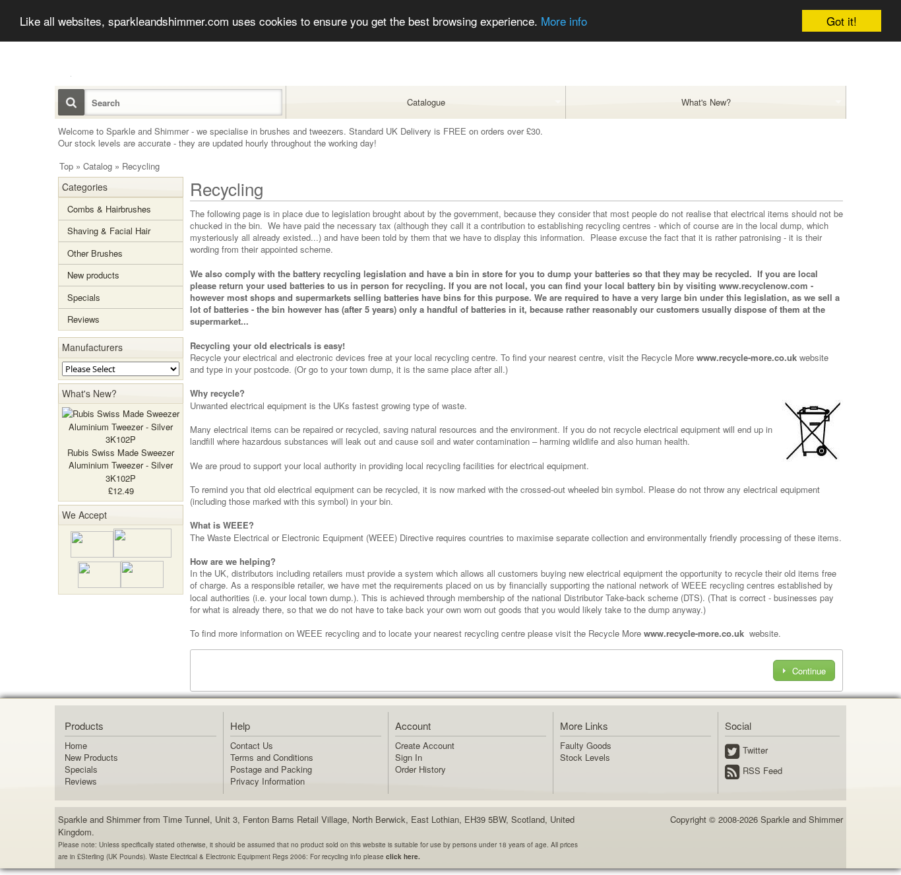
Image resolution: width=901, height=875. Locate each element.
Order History (420, 769)
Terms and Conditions (271, 757)
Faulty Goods (585, 745)
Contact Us (251, 745)
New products (93, 275)
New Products (91, 757)
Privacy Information (267, 781)
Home (76, 745)
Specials (83, 297)
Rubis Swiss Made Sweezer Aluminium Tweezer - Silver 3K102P (120, 465)
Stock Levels (585, 757)
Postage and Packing (271, 769)
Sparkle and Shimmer (802, 819)
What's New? (89, 393)
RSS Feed (762, 770)
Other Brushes (95, 253)
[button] (803, 670)
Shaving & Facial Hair (108, 230)
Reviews (83, 319)
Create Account (424, 745)
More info (564, 21)
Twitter (755, 750)
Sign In (408, 757)
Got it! (841, 21)
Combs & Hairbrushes (109, 209)
